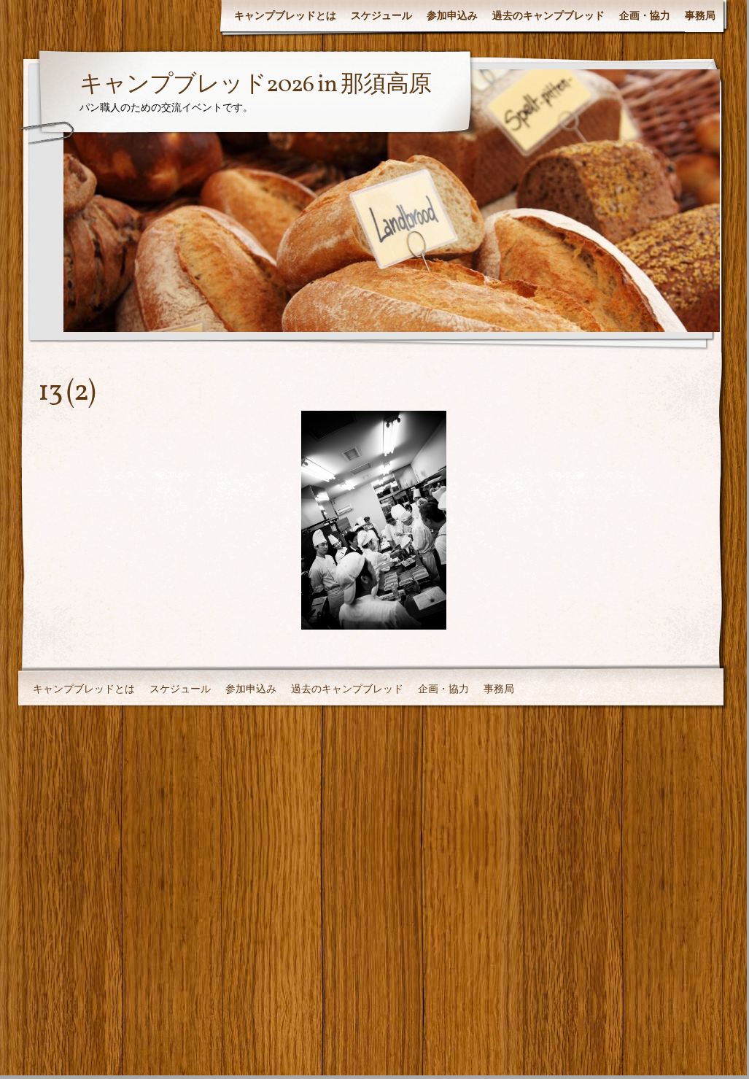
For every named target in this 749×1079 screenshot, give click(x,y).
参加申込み (452, 15)
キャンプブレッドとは (285, 15)
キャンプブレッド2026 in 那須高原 (255, 85)
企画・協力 (644, 15)
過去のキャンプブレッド (548, 15)
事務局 (700, 15)
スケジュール (381, 15)
